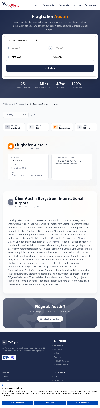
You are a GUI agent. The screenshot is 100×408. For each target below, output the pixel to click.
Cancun (68, 277)
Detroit (11, 241)
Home (36, 5)
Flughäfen (58, 357)
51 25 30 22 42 (20, 168)
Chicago (82, 238)
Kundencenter (49, 5)
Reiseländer (59, 345)
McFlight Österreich (62, 361)
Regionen (58, 349)
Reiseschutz (64, 5)
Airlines (57, 353)
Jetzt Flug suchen (51, 319)
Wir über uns (90, 5)
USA (35, 115)
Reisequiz (77, 5)
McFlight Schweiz (61, 365)
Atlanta (55, 241)
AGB (55, 376)
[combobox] (28, 48)
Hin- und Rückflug (20, 40)
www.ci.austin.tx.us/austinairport (29, 175)
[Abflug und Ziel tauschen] (50, 48)
